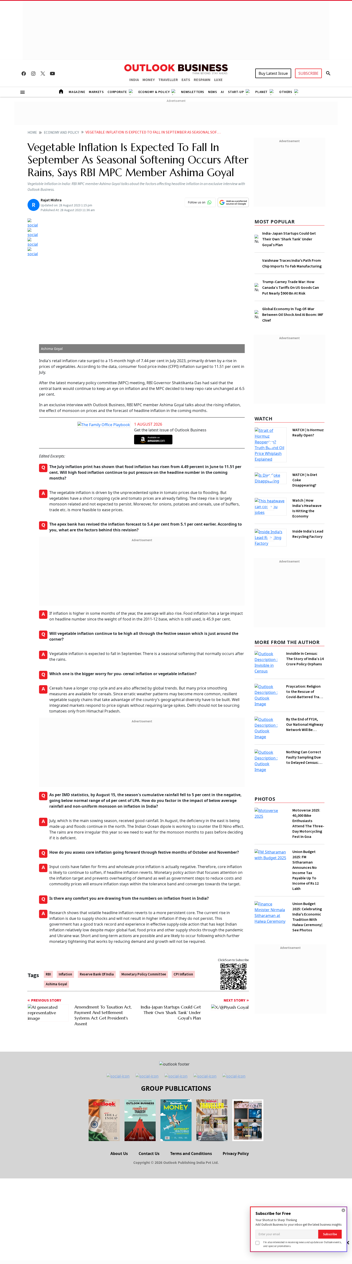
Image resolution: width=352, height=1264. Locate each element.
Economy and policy (61, 132)
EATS (186, 79)
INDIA (134, 79)
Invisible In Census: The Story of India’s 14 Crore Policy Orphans (305, 659)
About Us (119, 1153)
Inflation (65, 974)
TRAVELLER (168, 79)
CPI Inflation (183, 974)
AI (222, 92)
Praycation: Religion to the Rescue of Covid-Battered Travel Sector (305, 692)
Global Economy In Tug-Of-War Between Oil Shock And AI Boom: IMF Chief (292, 314)
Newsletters (192, 92)
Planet (261, 92)
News (212, 92)
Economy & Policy (154, 92)
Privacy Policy (236, 1153)
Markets (96, 92)
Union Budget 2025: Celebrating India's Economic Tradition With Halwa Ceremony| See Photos (307, 917)
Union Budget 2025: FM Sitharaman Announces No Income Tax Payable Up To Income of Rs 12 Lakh (305, 870)
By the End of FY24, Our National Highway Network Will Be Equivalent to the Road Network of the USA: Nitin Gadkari (304, 724)
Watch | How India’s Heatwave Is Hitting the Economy (307, 508)
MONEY (148, 79)
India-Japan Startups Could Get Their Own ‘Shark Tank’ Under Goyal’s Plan (289, 239)
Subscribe (330, 1234)
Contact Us (149, 1153)
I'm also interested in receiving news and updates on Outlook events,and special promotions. (302, 1244)
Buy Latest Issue (273, 73)
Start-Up (236, 92)
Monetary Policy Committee (143, 974)
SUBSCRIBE (308, 73)
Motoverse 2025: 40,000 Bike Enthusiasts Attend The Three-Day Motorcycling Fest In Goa (308, 823)
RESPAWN (202, 79)
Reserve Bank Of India (97, 974)
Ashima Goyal (56, 984)
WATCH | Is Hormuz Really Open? (308, 432)
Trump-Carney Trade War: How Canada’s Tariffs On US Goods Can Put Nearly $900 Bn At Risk (290, 287)
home (32, 132)
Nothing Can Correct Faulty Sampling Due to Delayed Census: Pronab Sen (303, 757)
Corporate (117, 92)
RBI (48, 974)
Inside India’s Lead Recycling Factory (307, 534)
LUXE (218, 79)
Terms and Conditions (191, 1153)
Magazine (77, 92)
